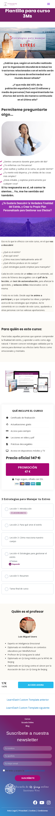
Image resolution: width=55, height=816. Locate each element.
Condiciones (43, 810)
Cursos (27, 719)
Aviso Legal (12, 810)
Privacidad (23, 810)
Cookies (32, 810)
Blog (27, 726)
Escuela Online (28, 722)
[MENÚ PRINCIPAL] (48, 4)
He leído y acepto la (25, 770)
